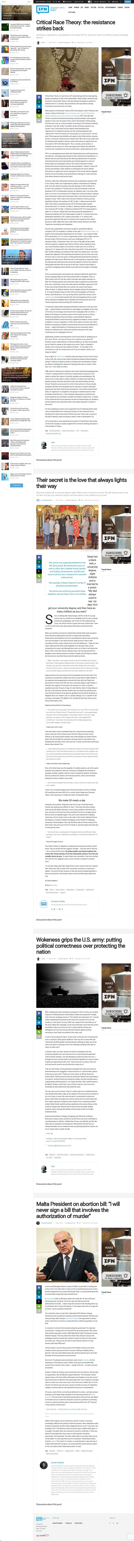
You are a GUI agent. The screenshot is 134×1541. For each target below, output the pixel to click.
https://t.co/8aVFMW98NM (55, 1141)
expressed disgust (71, 1318)
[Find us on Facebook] (53, 2)
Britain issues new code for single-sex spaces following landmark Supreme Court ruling (20, 218)
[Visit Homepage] (50, 9)
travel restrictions (52, 1453)
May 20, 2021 (67, 1146)
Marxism (52, 1154)
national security (62, 1154)
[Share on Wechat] (39, 116)
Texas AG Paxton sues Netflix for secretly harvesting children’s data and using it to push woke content (20, 164)
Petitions (71, 12)
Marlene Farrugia (87, 1451)
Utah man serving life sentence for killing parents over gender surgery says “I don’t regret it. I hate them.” (21, 241)
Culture (93, 7)
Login (97, 1)
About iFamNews (40, 1)
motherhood (80, 889)
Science (120, 7)
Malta (77, 1451)
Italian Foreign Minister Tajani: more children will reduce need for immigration (20, 270)
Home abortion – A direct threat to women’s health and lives (66, 1409)
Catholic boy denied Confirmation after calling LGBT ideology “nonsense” (20, 334)
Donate (127, 1)
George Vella (69, 1451)
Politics (101, 7)
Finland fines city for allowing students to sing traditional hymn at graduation (20, 37)
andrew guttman (55, 430)
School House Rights (88, 231)
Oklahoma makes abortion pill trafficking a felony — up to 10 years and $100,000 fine (19, 186)
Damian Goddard (47, 1223)
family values (60, 889)
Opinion (76, 7)
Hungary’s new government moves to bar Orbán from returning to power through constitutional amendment (16, 257)
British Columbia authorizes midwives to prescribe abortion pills (19, 323)
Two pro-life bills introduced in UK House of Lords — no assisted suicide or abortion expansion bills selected (16, 375)
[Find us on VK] (59, 2)
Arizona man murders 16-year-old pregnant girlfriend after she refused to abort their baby (20, 312)
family (52, 889)
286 (81, 500)
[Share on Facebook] (39, 97)
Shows (127, 7)
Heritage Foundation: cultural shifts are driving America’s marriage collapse (19, 358)
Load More (16, 485)
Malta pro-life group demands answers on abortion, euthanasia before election (20, 197)
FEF (78, 430)
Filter (28, 2)
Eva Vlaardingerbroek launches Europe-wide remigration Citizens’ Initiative (20, 59)
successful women (52, 892)
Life (82, 7)
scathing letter (50, 297)
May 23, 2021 (52, 42)
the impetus (86, 1360)
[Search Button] (109, 1)
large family (70, 889)
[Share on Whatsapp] (39, 101)
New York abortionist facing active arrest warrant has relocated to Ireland (20, 431)
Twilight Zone (90, 1154)
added (53, 1441)
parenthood (89, 889)
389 (72, 958)
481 (80, 1223)
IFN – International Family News (41, 1526)
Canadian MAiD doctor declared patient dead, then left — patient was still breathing (20, 26)
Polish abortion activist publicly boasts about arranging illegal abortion (19, 230)
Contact (49, 1)
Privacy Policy (78, 1523)
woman (62, 892)
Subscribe (68, 1)
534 (74, 42)
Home (70, 7)
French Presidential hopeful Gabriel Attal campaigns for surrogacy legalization (18, 102)
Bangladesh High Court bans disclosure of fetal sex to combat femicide (20, 399)
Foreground (66, 42)
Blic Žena (53, 565)
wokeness (57, 1157)
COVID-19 (60, 1451)
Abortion (52, 1451)
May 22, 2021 (52, 958)
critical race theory (68, 430)
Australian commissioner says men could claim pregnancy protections (19, 113)
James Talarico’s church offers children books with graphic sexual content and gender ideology (20, 153)
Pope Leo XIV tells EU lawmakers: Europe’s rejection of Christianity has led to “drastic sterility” (16, 141)
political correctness (77, 1154)
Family (87, 7)
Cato (43, 42)
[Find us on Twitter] (56, 2)
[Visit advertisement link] (116, 76)
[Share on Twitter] (39, 111)
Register (103, 1)
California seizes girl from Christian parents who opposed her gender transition (20, 388)
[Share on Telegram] (39, 106)
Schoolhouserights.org (53, 433)
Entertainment (110, 7)
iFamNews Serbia (47, 500)
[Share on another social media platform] (39, 120)
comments (50, 1299)
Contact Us (68, 1523)
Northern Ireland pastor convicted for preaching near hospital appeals (20, 70)
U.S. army (49, 1157)
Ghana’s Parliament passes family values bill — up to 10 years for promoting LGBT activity (20, 48)
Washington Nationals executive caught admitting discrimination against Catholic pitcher (20, 124)
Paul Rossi (60, 357)
